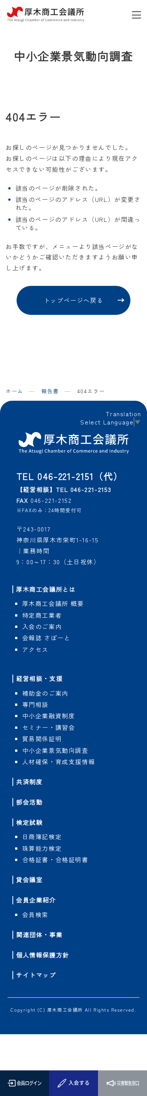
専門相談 (35, 704)
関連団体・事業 (39, 934)
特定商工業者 (42, 615)
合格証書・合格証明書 (55, 859)
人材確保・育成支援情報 (58, 761)
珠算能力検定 (42, 848)
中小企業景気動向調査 (55, 750)
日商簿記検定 (42, 836)
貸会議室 (29, 879)
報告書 (50, 391)
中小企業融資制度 (48, 715)
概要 (53, 603)
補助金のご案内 (45, 693)
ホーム (14, 391)
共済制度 (29, 781)
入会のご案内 (42, 626)
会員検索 (35, 914)
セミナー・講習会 (48, 727)
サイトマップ (36, 974)
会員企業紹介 (36, 899)
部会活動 (29, 801)
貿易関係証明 (42, 738)
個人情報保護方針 (42, 954)
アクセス (35, 649)
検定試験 (29, 822)
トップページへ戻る (73, 300)
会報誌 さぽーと (46, 637)
